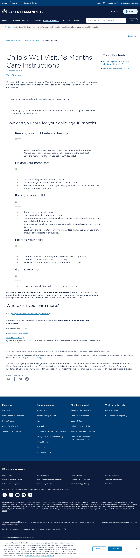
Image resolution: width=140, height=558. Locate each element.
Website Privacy (43, 475)
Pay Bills (76, 20)
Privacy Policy (35, 357)
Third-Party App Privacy (80, 484)
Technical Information (113, 480)
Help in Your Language (10, 484)
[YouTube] (17, 495)
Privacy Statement (47, 556)
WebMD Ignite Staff (19, 333)
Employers (112, 3)
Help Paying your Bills (80, 426)
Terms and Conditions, (32, 556)
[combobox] (106, 20)
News (39, 421)
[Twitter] (4, 495)
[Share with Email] (8, 379)
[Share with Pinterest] (27, 379)
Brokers (99, 3)
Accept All (115, 548)
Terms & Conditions (78, 475)
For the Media (42, 452)
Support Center (31, 3)
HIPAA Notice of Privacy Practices (49, 480)
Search (133, 20)
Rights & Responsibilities (80, 480)
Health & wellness (13, 40)
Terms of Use (20, 357)
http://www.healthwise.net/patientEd (30, 313)
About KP (41, 410)
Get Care (66, 20)
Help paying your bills (129, 3)
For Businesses (111, 410)
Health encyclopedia (33, 40)
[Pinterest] (23, 495)
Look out (12, 27)
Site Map (108, 484)
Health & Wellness (51, 20)
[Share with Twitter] (21, 379)
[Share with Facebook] (14, 379)
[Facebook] (11, 495)
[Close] (136, 548)
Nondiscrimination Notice (12, 480)
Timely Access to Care (11, 431)
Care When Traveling (11, 426)
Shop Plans (15, 20)
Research (40, 426)
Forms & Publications (80, 416)
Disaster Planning (112, 475)
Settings (99, 548)
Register (114, 11)
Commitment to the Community (50, 431)
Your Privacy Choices (44, 484)
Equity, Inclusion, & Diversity (49, 437)
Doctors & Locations (31, 20)
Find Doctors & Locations (13, 416)
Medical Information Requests (83, 431)
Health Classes (8, 421)
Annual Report (43, 442)
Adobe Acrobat (29, 529)
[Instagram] (30, 495)
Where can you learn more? (116, 68)
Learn (4, 20)
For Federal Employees (115, 416)
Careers (40, 447)
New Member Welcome (81, 410)
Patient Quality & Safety (47, 416)
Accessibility (7, 475)
